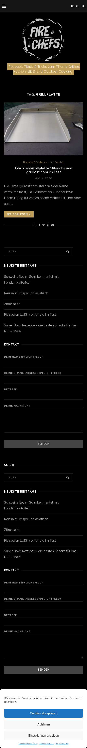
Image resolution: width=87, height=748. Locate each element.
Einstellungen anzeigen (43, 735)
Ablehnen (43, 724)
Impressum (62, 743)
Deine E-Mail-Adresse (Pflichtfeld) (32, 373)
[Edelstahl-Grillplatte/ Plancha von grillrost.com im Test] (43, 128)
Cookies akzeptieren (43, 713)
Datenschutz (46, 743)
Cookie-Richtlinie (28, 743)
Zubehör (59, 162)
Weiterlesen (17, 214)
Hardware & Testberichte (36, 162)
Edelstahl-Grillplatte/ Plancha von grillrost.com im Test (43, 170)
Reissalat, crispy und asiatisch (26, 293)
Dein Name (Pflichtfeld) (23, 356)
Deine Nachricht (17, 405)
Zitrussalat (12, 304)
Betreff (10, 389)
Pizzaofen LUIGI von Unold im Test (30, 314)
